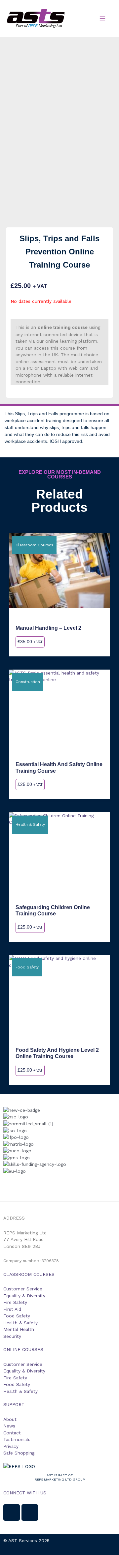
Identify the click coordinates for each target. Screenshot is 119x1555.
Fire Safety (15, 1302)
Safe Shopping (18, 1452)
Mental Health (18, 1329)
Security (12, 1336)
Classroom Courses (29, 1274)
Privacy (11, 1446)
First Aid (12, 1309)
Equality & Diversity (24, 1295)
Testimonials (16, 1439)
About (10, 1419)
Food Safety (16, 1315)
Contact (12, 1432)
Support (13, 1404)
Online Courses (23, 1349)
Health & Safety (20, 1322)
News (9, 1425)
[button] (59, 1177)
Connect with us (24, 1492)
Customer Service (22, 1288)
